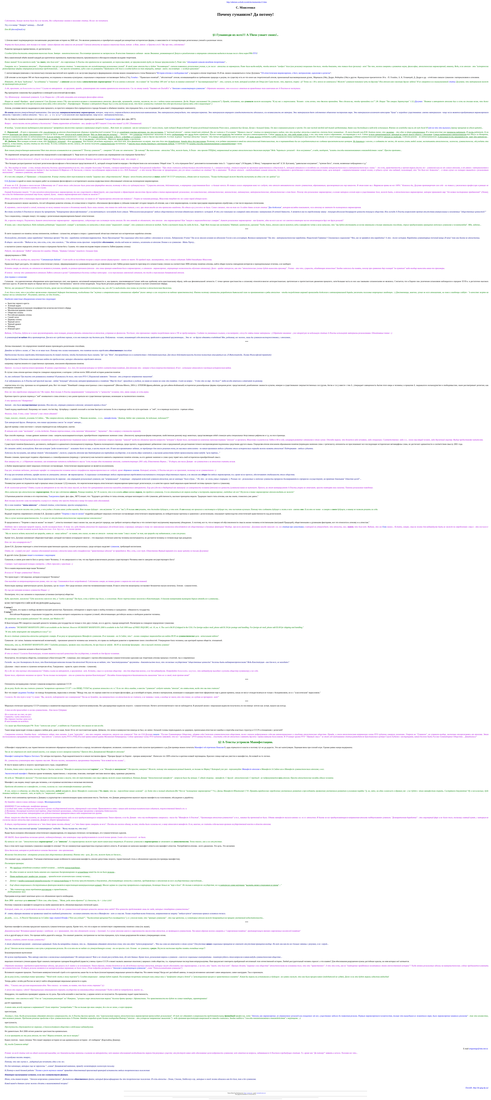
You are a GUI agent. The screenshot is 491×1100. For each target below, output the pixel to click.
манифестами (110, 418)
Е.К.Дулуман (10, 181)
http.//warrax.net (248, 1093)
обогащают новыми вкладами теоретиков (206, 62)
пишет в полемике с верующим (41, 555)
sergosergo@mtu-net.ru (478, 1049)
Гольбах (134, 77)
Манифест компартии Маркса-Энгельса (22, 756)
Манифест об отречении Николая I (209, 747)
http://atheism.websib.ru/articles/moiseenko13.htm (247, 2)
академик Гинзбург (26, 693)
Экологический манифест (16, 773)
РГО (255, 53)
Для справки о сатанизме (16, 277)
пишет (62, 586)
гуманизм (115, 546)
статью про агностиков (293, 527)
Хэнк (384, 527)
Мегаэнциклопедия (52, 802)
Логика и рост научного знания (49, 1070)
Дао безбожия (275, 207)
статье (452, 82)
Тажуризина (110, 119)
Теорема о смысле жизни (73, 514)
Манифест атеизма (251, 769)
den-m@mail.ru (18, 29)
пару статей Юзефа (58, 918)
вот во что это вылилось (439, 128)
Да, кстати (10, 627)
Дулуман (418, 101)
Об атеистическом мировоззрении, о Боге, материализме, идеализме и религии (295, 73)
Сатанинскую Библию (50, 259)
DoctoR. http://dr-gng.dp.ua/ (477, 1088)
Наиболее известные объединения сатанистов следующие (30, 299)
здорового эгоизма (131, 470)
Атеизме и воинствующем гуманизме (188, 88)
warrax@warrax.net (261, 1093)
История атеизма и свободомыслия (172, 73)
